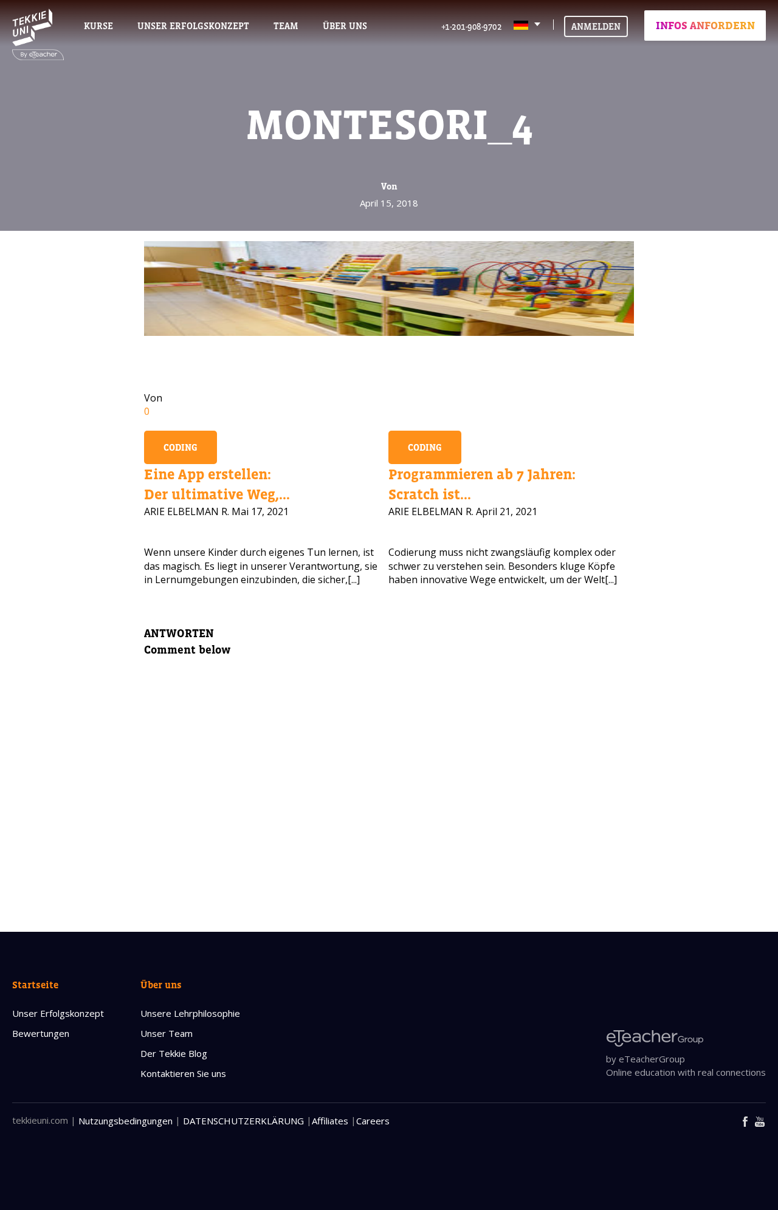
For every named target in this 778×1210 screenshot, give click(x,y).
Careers (373, 1121)
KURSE (98, 26)
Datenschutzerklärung (243, 1121)
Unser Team (166, 1033)
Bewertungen (40, 1033)
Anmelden (596, 26)
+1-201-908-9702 (471, 26)
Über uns (161, 984)
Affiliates (330, 1121)
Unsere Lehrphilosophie (190, 1013)
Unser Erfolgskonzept (58, 1013)
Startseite (35, 984)
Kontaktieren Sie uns (183, 1073)
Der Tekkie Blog (173, 1053)
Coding (181, 447)
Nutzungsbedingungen (125, 1121)
